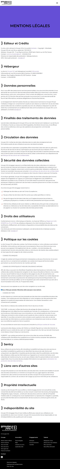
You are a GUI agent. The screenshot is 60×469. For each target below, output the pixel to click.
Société (31, 444)
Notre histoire (5, 442)
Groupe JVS (11, 71)
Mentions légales (12, 462)
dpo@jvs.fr (21, 58)
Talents (46, 437)
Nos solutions (5, 446)
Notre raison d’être (6, 440)
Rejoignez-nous (48, 440)
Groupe (3, 437)
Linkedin (2, 457)
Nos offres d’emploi (49, 446)
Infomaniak (35, 71)
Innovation (18, 437)
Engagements (33, 437)
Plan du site (10, 466)
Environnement (34, 442)
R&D (16, 442)
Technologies (19, 440)
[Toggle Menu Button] (57, 3)
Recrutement (47, 444)
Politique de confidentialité (14, 464)
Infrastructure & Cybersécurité (19, 445)
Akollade (34, 48)
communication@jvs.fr (14, 54)
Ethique (31, 440)
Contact (3, 454)
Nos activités (4, 444)
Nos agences (4, 448)
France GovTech (5, 450)
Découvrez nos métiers (50, 442)
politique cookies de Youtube (46, 324)
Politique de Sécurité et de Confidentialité (16, 155)
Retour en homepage (6, 3)
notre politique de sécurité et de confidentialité (44, 171)
